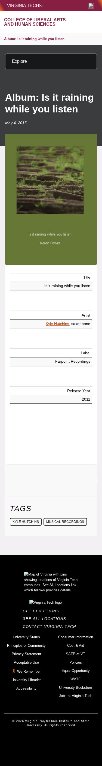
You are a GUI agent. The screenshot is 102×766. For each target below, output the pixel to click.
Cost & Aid (75, 645)
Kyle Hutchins (57, 323)
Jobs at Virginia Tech (75, 696)
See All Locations (46, 619)
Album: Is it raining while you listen (34, 39)
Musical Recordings (65, 522)
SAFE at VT (75, 654)
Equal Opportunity (75, 671)
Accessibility (26, 688)
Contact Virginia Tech (51, 627)
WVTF (75, 679)
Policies (75, 662)
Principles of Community (26, 645)
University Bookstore (75, 687)
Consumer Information (75, 637)
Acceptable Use (26, 662)
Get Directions (42, 611)
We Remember (29, 671)
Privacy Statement (26, 654)
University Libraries (26, 680)
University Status (26, 637)
